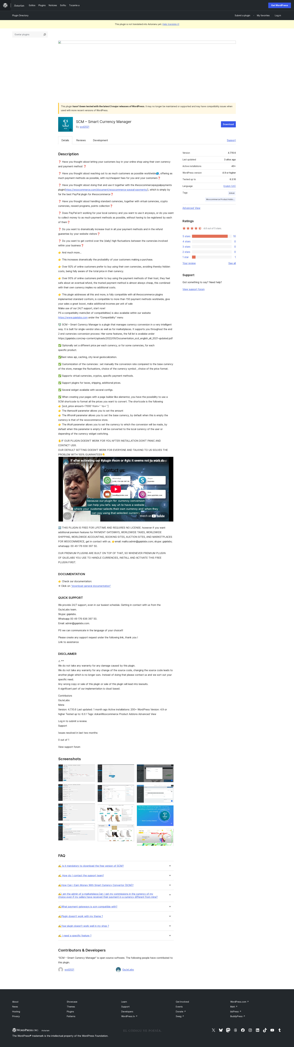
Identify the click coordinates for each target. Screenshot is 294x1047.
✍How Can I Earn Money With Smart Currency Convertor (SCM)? (96, 885)
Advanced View (191, 208)
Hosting (16, 1011)
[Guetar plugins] (45, 34)
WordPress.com (239, 1001)
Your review (189, 263)
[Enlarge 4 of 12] (90, 827)
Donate (181, 1011)
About (15, 1001)
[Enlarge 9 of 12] (169, 768)
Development (100, 140)
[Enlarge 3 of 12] (90, 807)
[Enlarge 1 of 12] (90, 768)
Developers (127, 1011)
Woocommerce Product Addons (220, 199)
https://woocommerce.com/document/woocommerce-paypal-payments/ (106, 189)
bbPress (235, 1011)
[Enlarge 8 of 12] (130, 828)
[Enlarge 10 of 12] (169, 788)
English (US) (230, 186)
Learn (124, 1001)
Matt (233, 1006)
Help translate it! (170, 24)
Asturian (45, 1030)
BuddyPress (237, 1016)
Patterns (71, 1016)
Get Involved (182, 1001)
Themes (71, 1006)
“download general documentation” (91, 585)
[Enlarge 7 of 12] (130, 808)
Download (228, 124)
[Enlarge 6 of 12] (130, 789)
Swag (180, 1016)
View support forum (194, 289)
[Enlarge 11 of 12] (169, 809)
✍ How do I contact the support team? (81, 875)
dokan (232, 193)
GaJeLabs (128, 969)
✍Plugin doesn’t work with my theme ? (80, 916)
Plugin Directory (20, 15)
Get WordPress (279, 5)
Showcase (72, 1001)
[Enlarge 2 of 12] (90, 788)
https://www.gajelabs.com (73, 317)
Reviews (81, 140)
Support (231, 140)
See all (232, 263)
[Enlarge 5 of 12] (130, 768)
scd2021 (84, 126)
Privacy (16, 1016)
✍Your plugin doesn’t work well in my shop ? (83, 926)
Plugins (70, 1011)
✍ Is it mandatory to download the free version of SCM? (91, 865)
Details (65, 140)
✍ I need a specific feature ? (74, 935)
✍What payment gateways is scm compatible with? (87, 906)
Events (179, 1006)
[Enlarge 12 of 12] (169, 832)
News (15, 1006)
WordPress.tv (129, 1016)
